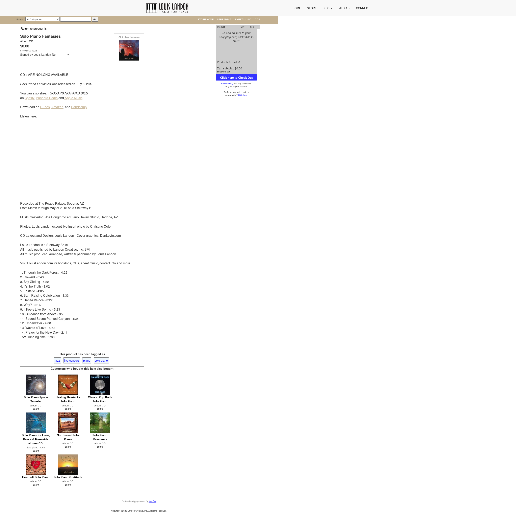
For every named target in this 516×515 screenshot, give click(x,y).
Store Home (206, 19)
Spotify (29, 97)
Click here (242, 95)
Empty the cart (223, 71)
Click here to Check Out (236, 77)
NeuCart (152, 501)
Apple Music (73, 97)
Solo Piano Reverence (100, 437)
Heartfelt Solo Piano (36, 477)
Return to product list (34, 28)
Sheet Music (243, 19)
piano (86, 360)
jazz (57, 360)
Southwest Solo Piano (68, 437)
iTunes (45, 107)
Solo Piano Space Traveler (36, 399)
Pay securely (227, 83)
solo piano (101, 360)
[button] (327, 8)
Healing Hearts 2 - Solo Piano (68, 399)
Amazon (57, 107)
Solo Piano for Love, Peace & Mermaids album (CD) (36, 439)
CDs (257, 19)
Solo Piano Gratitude (68, 477)
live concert (71, 360)
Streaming (224, 19)
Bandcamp (79, 107)
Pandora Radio (47, 97)
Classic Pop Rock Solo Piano (100, 399)
